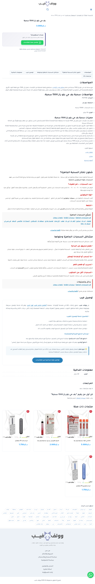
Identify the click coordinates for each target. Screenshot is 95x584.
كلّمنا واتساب (55, 230)
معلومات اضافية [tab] (16, 72)
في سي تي (7, 221)
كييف (14, 221)
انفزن (12, 517)
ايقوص (21, 509)
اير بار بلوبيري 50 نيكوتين (83, 486)
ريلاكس (31, 520)
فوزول (89, 221)
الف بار (72, 221)
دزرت (85, 524)
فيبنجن (37, 517)
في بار (67, 221)
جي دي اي (83, 509)
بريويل (47, 524)
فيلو (18, 520)
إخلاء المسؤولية (47, 572)
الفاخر (62, 513)
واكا (82, 224)
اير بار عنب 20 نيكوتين (21, 440)
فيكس (5, 513)
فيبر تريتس (89, 520)
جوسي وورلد (46, 517)
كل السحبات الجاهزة (83, 218)
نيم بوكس (68, 524)
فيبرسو (12, 513)
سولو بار (41, 221)
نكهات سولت (58, 218)
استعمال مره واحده (35, 49)
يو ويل (42, 509)
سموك (14, 509)
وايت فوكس (39, 524)
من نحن (47, 551)
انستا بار (26, 221)
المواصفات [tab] (87, 72)
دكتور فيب (74, 509)
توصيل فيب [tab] (29, 72)
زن (53, 524)
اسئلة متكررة (47, 569)
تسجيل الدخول (81, 398)
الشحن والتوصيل (47, 566)
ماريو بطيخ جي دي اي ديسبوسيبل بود (48, 440)
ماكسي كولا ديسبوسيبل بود (82, 440)
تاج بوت (57, 221)
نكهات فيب (89, 152)
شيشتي (34, 221)
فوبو (83, 513)
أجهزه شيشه (88, 160)
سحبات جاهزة (22, 49)
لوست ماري (49, 221)
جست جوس (77, 524)
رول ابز (70, 517)
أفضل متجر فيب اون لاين (37, 305)
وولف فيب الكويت (58, 87)
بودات (91, 156)
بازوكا (77, 513)
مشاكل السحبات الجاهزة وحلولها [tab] (48, 72)
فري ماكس (54, 513)
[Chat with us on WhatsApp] (90, 575)
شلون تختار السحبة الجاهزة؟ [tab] (71, 72)
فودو (24, 517)
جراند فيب (28, 509)
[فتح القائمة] (91, 9)
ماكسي (19, 221)
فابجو (68, 520)
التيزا (91, 524)
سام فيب (56, 520)
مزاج (18, 517)
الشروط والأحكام (47, 554)
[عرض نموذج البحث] (47, 9)
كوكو (49, 520)
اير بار (84, 221)
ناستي (39, 513)
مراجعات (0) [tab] (87, 76)
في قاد (67, 509)
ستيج (78, 221)
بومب (62, 221)
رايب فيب (32, 513)
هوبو (74, 520)
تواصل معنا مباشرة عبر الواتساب (47, 360)
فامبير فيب (59, 524)
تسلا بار (87, 224)
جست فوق (11, 520)
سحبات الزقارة (69, 218)
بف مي (28, 49)
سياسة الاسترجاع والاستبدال (47, 557)
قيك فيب (54, 517)
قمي (18, 513)
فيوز (38, 520)
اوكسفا (30, 517)
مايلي (43, 520)
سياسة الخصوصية (47, 560)
